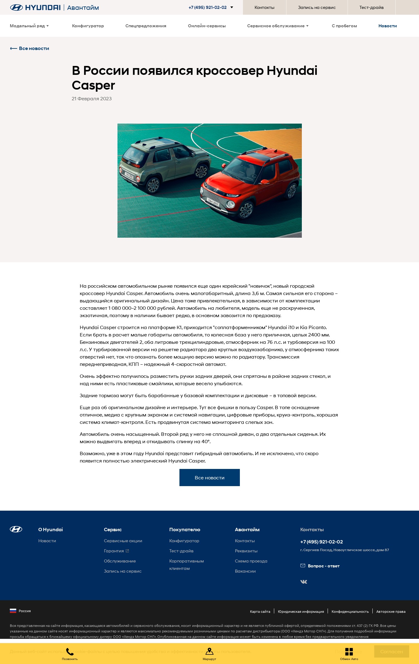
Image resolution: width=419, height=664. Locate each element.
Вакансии (245, 571)
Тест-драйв (371, 7)
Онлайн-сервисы (207, 25)
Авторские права (391, 611)
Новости (388, 25)
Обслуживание (120, 560)
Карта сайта (260, 611)
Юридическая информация (301, 611)
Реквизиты (246, 550)
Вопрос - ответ (324, 565)
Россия (25, 610)
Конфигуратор (88, 25)
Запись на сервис (317, 7)
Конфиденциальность (350, 611)
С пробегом (344, 25)
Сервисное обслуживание (276, 25)
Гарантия (114, 550)
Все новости (34, 48)
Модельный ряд (27, 25)
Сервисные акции (123, 540)
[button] (212, 7)
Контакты (265, 7)
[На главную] (35, 7)
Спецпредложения (145, 25)
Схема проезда (251, 560)
